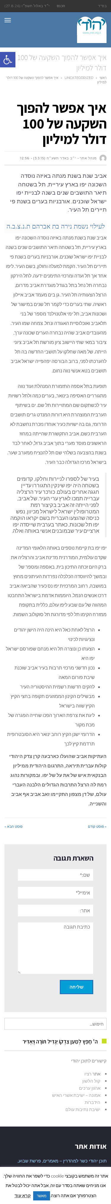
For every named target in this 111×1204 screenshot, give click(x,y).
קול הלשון (91, 1081)
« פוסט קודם (97, 826)
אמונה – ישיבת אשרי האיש (76, 1095)
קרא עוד (23, 1195)
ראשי (103, 78)
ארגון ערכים (89, 1088)
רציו (87, 1073)
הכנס (61, 6)
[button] (7, 59)
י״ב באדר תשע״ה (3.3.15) (54, 158)
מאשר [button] (41, 1195)
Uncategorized (79, 78)
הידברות (92, 1102)
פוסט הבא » (13, 826)
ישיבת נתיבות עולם (82, 1109)
